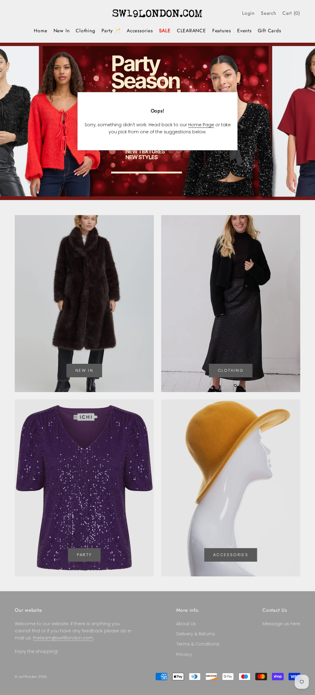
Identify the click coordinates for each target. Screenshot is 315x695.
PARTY (84, 555)
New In (62, 30)
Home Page (201, 125)
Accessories (140, 30)
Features (221, 30)
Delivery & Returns (195, 634)
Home (40, 30)
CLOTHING (231, 370)
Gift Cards (269, 30)
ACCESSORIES (230, 555)
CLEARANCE (191, 30)
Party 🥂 (111, 30)
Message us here (281, 624)
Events (244, 30)
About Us (186, 624)
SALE (165, 30)
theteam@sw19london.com (63, 638)
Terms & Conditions (197, 644)
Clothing (85, 30)
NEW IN (84, 370)
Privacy (184, 654)
